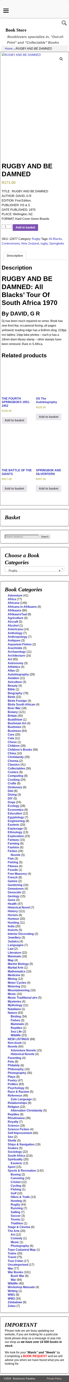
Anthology (15, 633)
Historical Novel (19, 907)
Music (12, 994)
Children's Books (20, 749)
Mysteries (14, 1001)
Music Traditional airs (22, 997)
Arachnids (15, 648)
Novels (15, 854)
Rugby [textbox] (33, 570)
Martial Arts (15, 967)
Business (14, 730)
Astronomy (15, 663)
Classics (14, 764)
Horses (13, 915)
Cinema (13, 760)
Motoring (14, 986)
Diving (12, 794)
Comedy (16, 1238)
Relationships (17, 1102)
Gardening (15, 885)
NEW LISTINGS (18, 1039)
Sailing (15, 1212)
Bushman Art (17, 723)
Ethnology (15, 832)
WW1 (11, 1294)
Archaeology (17, 651)
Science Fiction (18, 1129)
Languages (16, 945)
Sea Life (16, 1031)
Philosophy (16, 1069)
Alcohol (13, 625)
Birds (11, 696)
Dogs (11, 802)
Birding (16, 1016)
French (13, 877)
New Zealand (30, 243)
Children (14, 745)
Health (12, 903)
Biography (15, 693)
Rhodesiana (16, 1118)
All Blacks (55, 238)
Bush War (17, 1275)
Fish (11, 858)
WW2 (11, 1298)
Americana (15, 629)
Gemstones (16, 888)
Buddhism (15, 719)
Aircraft (13, 621)
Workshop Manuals (21, 1287)
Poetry (12, 1080)
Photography (17, 1072)
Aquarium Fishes (20, 644)
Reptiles (16, 1027)
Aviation (13, 678)
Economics (16, 809)
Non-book (15, 1042)
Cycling (16, 1185)
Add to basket (25, 227)
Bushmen (14, 727)
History (13, 911)
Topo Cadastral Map (22, 1249)
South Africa (16, 1155)
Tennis (15, 1219)
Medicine (14, 975)
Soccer (16, 1215)
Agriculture (15, 618)
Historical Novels (22, 1054)
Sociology (15, 1151)
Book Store (16, 30)
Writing (13, 1291)
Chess (12, 742)
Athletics (14, 666)
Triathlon (17, 1223)
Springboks (56, 243)
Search (45, 536)
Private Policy (54, 1378)
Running (17, 1208)
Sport (11, 1166)
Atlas (11, 670)
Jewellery (14, 937)
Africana (14, 602)
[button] (61, 59)
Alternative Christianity (27, 1110)
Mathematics (16, 971)
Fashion (13, 847)
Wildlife (16, 1035)
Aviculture (15, 682)
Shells (12, 1140)
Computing (15, 775)
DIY (10, 798)
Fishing (13, 862)
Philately (14, 1065)
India (11, 926)
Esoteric (13, 824)
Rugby (36, 238)
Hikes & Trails (20, 1197)
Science (13, 1125)
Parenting (14, 1058)
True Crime (15, 1261)
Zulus (12, 1306)
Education (15, 813)
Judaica (13, 941)
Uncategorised (18, 1264)
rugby (44, 243)
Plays (11, 1076)
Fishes (15, 1020)
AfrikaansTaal (17, 614)
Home (9, 48)
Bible (11, 689)
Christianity (16, 757)
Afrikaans (14, 610)
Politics (13, 1084)
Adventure (15, 595)
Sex (10, 1136)
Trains (12, 1253)
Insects (13, 930)
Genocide (14, 892)
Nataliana (14, 1009)
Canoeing (17, 1178)
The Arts (14, 1230)
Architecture (16, 655)
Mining (12, 978)
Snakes (13, 1148)
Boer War (14, 708)
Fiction (12, 851)
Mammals (14, 956)
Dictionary (15, 787)
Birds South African (21, 704)
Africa (12, 599)
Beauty (13, 685)
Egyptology (16, 817)
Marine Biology (18, 963)
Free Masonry (17, 873)
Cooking (14, 779)
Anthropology (17, 636)
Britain (12, 715)
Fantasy (13, 839)
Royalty (13, 1121)
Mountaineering (19, 990)
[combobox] (34, 569)
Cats (11, 738)
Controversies (11, 243)
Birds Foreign (17, 700)
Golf (13, 1193)
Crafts (12, 783)
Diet (10, 791)
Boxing (16, 1174)
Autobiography (18, 674)
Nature (12, 1012)
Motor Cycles (17, 982)
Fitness (13, 866)
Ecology (13, 805)
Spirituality (15, 1159)
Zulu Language (21, 1099)
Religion (13, 1106)
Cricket (16, 1182)
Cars (11, 734)
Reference (15, 1095)
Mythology (15, 1005)
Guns (11, 899)
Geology (14, 896)
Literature (14, 952)
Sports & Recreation (22, 1170)
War (10, 1268)
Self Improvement (20, 1133)
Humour (13, 918)
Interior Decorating (21, 933)
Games (12, 881)
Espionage (15, 828)
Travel (12, 1257)
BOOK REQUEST (35, 1356)
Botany (13, 712)
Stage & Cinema (19, 1227)
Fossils (13, 869)
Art (10, 659)
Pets (11, 1061)
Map (11, 960)
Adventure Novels (23, 1050)
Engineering (16, 821)
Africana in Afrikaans (22, 606)
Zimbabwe (15, 1302)
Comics (13, 772)
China (12, 753)
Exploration (16, 836)
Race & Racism (18, 1091)
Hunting (13, 922)
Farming (13, 843)
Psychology (16, 1088)
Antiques (14, 640)
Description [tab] (15, 255)
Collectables (16, 768)
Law (10, 948)
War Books (15, 1272)
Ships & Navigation (21, 1144)
